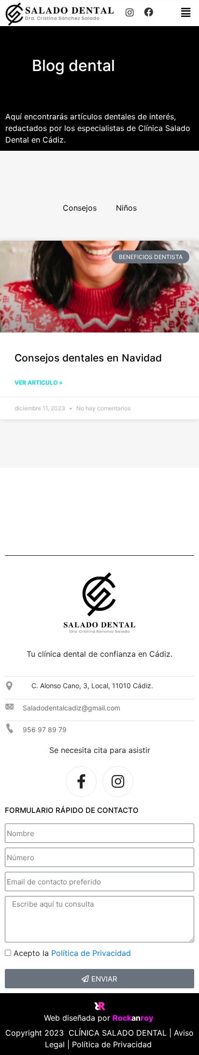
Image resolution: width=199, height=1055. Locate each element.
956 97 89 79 (45, 729)
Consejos (80, 208)
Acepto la (72, 953)
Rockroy (134, 1018)
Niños (126, 208)
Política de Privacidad (91, 953)
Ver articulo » (38, 382)
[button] (186, 12)
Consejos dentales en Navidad (88, 358)
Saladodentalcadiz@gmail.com (71, 708)
